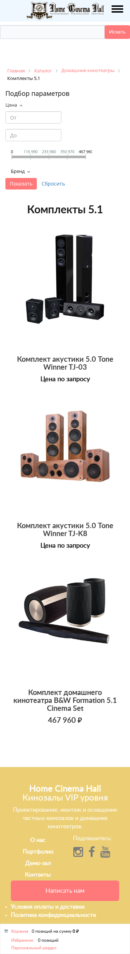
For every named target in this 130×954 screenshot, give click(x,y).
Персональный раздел (33, 948)
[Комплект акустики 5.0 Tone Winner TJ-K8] (65, 454)
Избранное (22, 940)
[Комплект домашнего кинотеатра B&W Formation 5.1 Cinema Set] (65, 621)
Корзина (19, 931)
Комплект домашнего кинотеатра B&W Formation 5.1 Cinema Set (65, 700)
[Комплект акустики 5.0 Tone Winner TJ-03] (65, 288)
